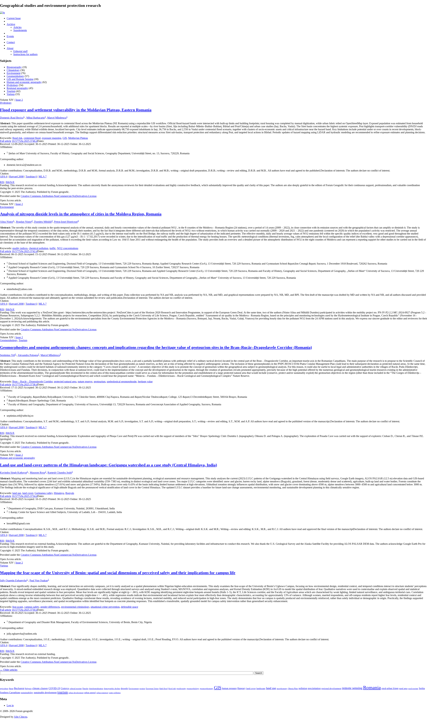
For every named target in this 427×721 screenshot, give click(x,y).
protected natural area (65, 381)
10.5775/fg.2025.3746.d (24, 141)
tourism (62, 692)
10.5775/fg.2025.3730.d (24, 609)
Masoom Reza (37, 472)
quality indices (20, 248)
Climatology (13, 70)
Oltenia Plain (293, 688)
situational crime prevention (105, 606)
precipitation (314, 688)
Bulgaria (28, 688)
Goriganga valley (44, 493)
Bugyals (69, 493)
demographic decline (112, 688)
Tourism (11, 91)
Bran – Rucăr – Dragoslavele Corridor (32, 381)
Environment (13, 73)
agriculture (4, 688)
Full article (5, 141)
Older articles (8, 669)
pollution (303, 688)
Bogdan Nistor (24, 221)
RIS (2, 182)
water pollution (115, 693)
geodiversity (181, 688)
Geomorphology (15, 76)
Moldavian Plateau (78, 138)
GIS (65, 138)
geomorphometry (206, 688)
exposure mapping (51, 138)
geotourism (99, 381)
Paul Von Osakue (39, 580)
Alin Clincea (20, 716)
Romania (372, 687)
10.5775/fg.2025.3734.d (24, 496)
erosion (142, 688)
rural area (403, 688)
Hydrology (12, 85)
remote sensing (352, 688)
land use (16, 493)
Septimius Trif (7, 355)
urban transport (102, 693)
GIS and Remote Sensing (20, 79)
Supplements (20, 30)
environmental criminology (75, 606)
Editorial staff (20, 51)
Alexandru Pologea (28, 355)
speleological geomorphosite (122, 381)
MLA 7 (43, 176)
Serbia (422, 688)
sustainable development (45, 692)
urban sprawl (90, 692)
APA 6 (3, 176)
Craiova (65, 688)
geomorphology (193, 688)
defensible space (129, 606)
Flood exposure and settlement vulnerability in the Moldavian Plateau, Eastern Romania (75, 110)
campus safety (31, 606)
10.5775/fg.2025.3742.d (24, 251)
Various (11, 94)
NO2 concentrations (67, 248)
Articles (17, 27)
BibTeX (10, 182)
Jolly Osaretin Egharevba (13, 580)
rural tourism (413, 688)
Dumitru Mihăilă (43, 221)
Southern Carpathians (10, 692)
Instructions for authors (25, 54)
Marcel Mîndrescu (56, 117)
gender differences (50, 606)
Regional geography (17, 88)
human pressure (229, 688)
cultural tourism (76, 688)
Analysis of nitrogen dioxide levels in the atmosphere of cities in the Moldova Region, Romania (80, 214)
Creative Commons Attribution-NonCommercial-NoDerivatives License (58, 196)
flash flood (163, 688)
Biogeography (14, 67)
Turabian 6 (31, 176)
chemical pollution (38, 248)
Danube (85, 688)
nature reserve (85, 381)
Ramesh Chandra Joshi (60, 472)
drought (124, 688)
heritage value (145, 381)
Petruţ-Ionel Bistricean (66, 221)
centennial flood (32, 138)
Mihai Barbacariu (35, 117)
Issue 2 (19, 99)
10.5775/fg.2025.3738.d (24, 384)
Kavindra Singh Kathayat (13, 472)
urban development (76, 693)
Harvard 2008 (16, 176)
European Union (152, 688)
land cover (27, 493)
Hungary (241, 688)
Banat (11, 688)
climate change (40, 688)
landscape (260, 688)
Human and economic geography (24, 82)
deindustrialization (96, 688)
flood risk (17, 138)
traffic (53, 248)
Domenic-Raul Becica (11, 117)
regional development (331, 688)
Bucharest (19, 688)
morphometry (282, 688)
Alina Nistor (6, 221)
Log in (10, 705)
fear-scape (17, 606)
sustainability (27, 692)
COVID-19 (54, 688)
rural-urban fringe (389, 688)
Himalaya (59, 493)
